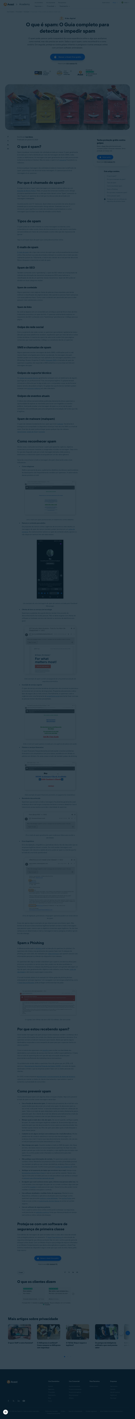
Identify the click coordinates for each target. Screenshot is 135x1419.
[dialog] (67, 709)
